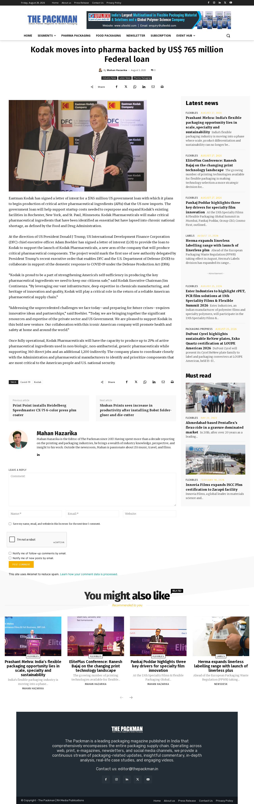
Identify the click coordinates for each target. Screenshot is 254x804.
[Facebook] (208, 3)
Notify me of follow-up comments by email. (39, 553)
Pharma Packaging (142, 78)
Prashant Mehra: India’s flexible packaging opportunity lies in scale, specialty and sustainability (33, 668)
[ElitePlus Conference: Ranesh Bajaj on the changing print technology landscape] (95, 636)
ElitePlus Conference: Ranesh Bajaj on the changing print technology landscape (211, 165)
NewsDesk (221, 684)
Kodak (37, 382)
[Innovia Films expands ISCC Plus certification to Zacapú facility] (215, 460)
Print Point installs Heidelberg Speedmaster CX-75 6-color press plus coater (44, 410)
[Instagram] (214, 3)
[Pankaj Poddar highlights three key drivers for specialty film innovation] (158, 636)
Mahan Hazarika (117, 70)
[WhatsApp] (135, 87)
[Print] (162, 87)
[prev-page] (122, 697)
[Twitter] (225, 3)
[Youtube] (230, 3)
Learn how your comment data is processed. (89, 574)
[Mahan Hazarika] (101, 70)
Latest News (124, 78)
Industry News (109, 78)
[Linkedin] (219, 3)
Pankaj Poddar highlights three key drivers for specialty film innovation (213, 207)
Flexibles (192, 113)
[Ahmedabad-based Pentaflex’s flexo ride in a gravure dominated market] (215, 398)
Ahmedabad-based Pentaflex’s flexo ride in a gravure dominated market (214, 427)
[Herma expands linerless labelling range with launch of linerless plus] (221, 636)
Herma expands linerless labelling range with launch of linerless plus (212, 245)
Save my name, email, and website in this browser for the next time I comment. (56, 523)
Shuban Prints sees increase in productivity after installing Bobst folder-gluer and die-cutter (136, 410)
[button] (228, 35)
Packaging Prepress (199, 329)
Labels (190, 236)
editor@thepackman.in (138, 768)
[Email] (153, 87)
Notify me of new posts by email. (33, 558)
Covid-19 (25, 382)
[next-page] (131, 697)
